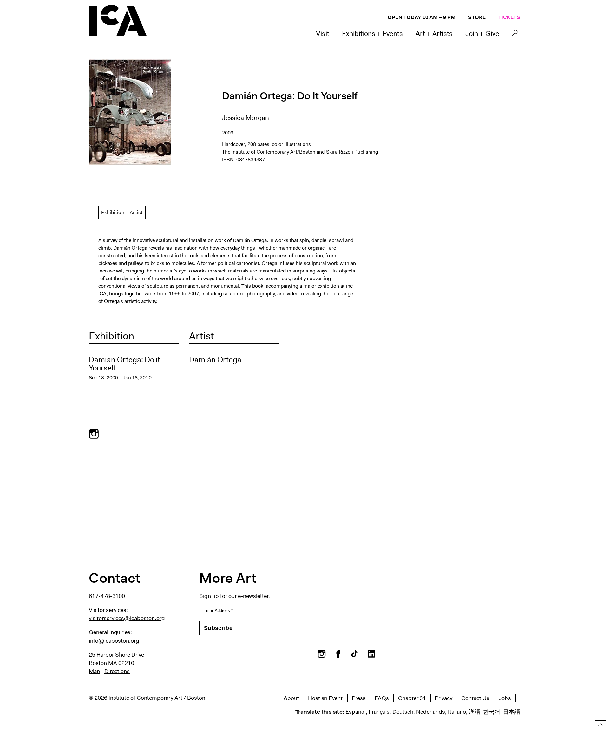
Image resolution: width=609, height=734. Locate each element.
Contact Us (475, 698)
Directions (117, 671)
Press (359, 698)
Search (515, 34)
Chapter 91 (412, 698)
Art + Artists (434, 33)
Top (600, 725)
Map (94, 671)
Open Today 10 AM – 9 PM (421, 17)
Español (355, 712)
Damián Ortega (215, 360)
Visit (322, 33)
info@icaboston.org (114, 641)
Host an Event (325, 698)
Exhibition (112, 212)
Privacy (443, 698)
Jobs (505, 698)
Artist (136, 212)
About (291, 698)
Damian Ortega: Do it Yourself (124, 364)
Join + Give (482, 33)
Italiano (457, 712)
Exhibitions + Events (372, 33)
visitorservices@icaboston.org (127, 618)
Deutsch (402, 712)
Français (379, 712)
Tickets (509, 17)
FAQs (382, 698)
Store (477, 17)
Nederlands (430, 712)
